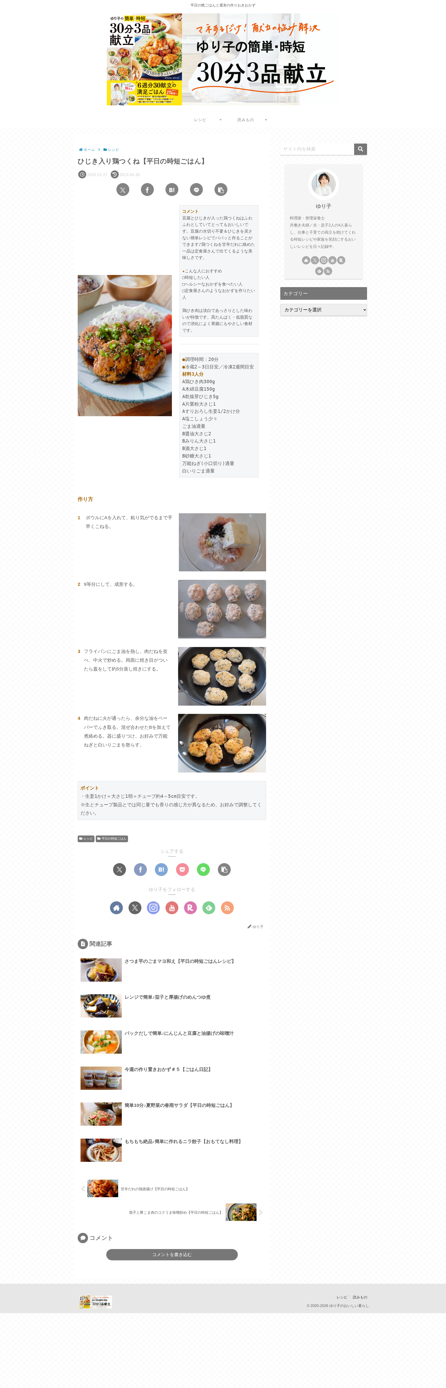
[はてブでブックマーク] (171, 189)
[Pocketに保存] (182, 869)
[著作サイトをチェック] (116, 907)
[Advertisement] (155, 1349)
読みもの (360, 1297)
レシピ (88, 838)
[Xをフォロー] (135, 907)
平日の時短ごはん (114, 838)
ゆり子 (323, 206)
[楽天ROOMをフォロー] (190, 907)
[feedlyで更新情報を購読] (208, 907)
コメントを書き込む (172, 1254)
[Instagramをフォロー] (153, 907)
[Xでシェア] (122, 189)
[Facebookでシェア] (147, 189)
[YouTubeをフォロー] (171, 907)
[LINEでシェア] (196, 189)
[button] (220, 189)
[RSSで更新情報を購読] (227, 907)
